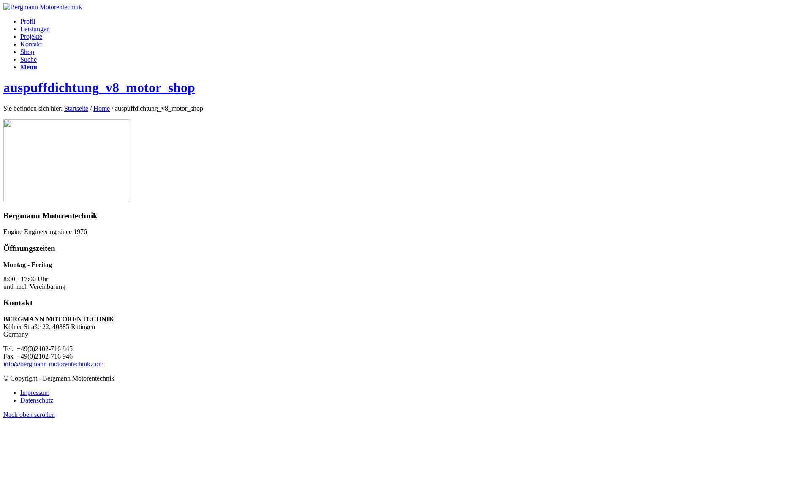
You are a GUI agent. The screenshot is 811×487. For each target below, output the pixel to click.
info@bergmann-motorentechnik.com (53, 363)
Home (101, 108)
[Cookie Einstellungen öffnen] (66, 479)
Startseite (76, 108)
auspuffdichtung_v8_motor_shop (99, 87)
